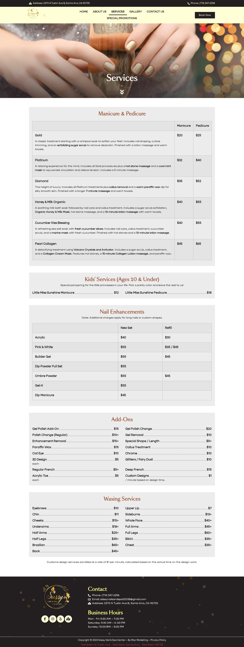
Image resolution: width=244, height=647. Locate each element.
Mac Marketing (139, 640)
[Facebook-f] (45, 619)
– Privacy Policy (157, 640)
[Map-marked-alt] (68, 619)
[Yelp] (60, 619)
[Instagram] (52, 619)
